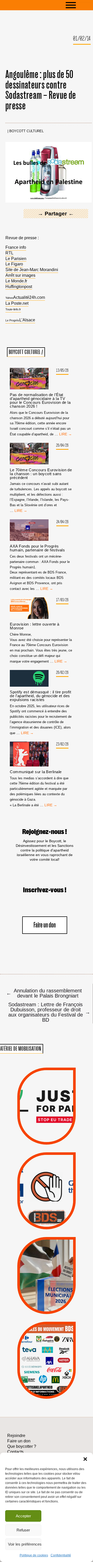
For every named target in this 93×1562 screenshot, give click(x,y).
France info (15, 247)
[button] (85, 1459)
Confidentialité (61, 1555)
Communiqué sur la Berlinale (35, 772)
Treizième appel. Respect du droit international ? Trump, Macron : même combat (46, 1174)
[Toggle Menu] (78, 5)
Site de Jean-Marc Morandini (31, 269)
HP (55, 1357)
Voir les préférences (24, 1544)
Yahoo (9, 297)
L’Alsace (27, 320)
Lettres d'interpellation (46, 1219)
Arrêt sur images (20, 275)
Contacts (15, 1452)
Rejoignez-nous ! (44, 832)
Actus (38, 1138)
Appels (36, 1131)
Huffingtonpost (18, 286)
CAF (58, 1350)
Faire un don (45, 925)
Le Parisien (15, 258)
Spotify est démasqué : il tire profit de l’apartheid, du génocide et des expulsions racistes (40, 696)
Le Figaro (14, 264)
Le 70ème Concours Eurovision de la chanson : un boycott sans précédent (41, 474)
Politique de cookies (34, 1555)
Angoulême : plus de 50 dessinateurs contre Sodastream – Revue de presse (40, 90)
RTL (9, 253)
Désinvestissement (66, 1336)
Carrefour (41, 1357)
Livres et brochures (45, 1370)
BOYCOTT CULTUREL (26, 131)
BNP (46, 1350)
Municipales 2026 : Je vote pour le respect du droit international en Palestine (46, 1256)
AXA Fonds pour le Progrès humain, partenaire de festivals (37, 548)
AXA (33, 1350)
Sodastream (46, 1384)
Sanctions (56, 1131)
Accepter (23, 1516)
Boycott (37, 1336)
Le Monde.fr (16, 281)
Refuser (23, 1530)
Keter (46, 1363)
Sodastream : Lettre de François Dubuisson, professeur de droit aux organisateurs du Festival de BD (47, 1012)
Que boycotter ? (46, 1328)
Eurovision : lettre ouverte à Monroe (34, 626)
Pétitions (55, 1138)
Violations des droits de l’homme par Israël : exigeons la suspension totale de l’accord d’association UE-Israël (46, 1098)
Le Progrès (12, 320)
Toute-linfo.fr (13, 309)
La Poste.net (16, 303)
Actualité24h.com (29, 297)
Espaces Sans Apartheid (46, 1285)
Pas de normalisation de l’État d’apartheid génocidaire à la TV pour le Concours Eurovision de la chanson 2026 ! (40, 400)
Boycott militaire (46, 1211)
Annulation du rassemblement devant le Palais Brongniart (44, 993)
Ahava (54, 1343)
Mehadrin (38, 1377)
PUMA (55, 1377)
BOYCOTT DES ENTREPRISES (46, 1203)
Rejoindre (16, 1435)
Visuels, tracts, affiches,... (46, 1391)
